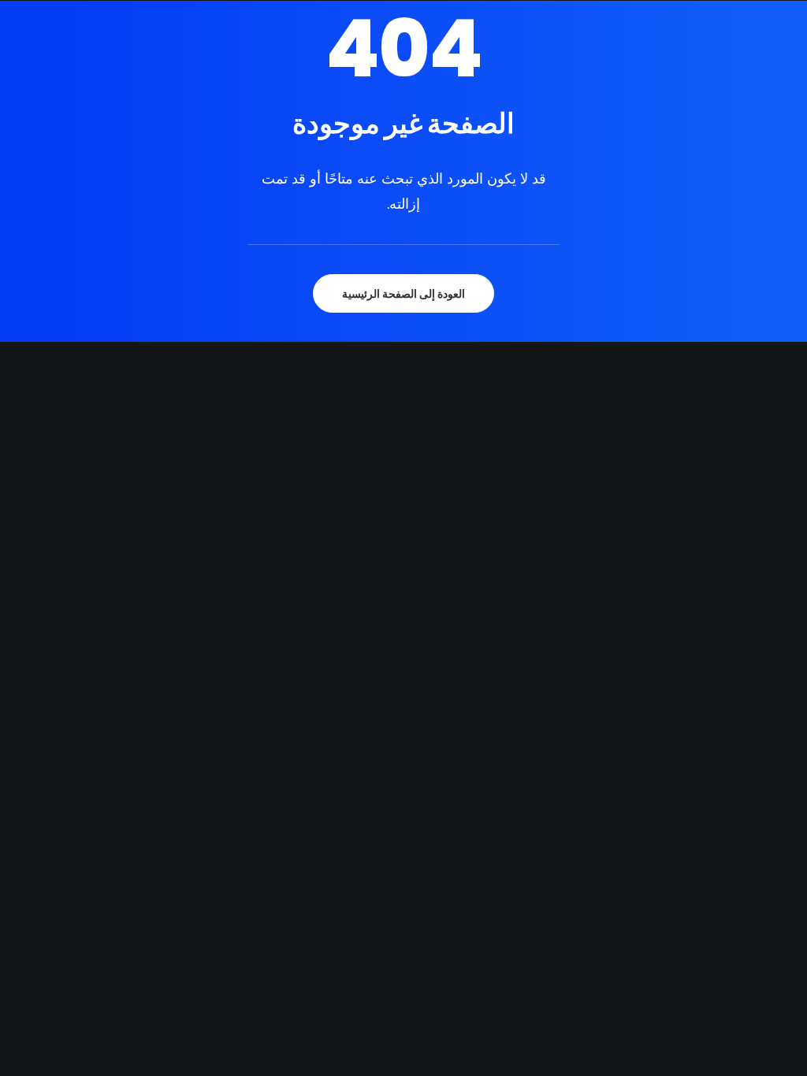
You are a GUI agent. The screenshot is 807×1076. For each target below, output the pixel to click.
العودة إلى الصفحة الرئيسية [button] (403, 293)
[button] (479, 45)
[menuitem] (156, 45)
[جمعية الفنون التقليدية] (398, 45)
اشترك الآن (688, 46)
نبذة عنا (163, 46)
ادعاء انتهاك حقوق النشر (567, 46)
